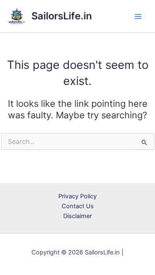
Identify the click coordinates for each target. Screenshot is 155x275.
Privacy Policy (77, 196)
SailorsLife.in (61, 16)
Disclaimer (77, 216)
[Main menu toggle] (138, 16)
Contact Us (78, 206)
